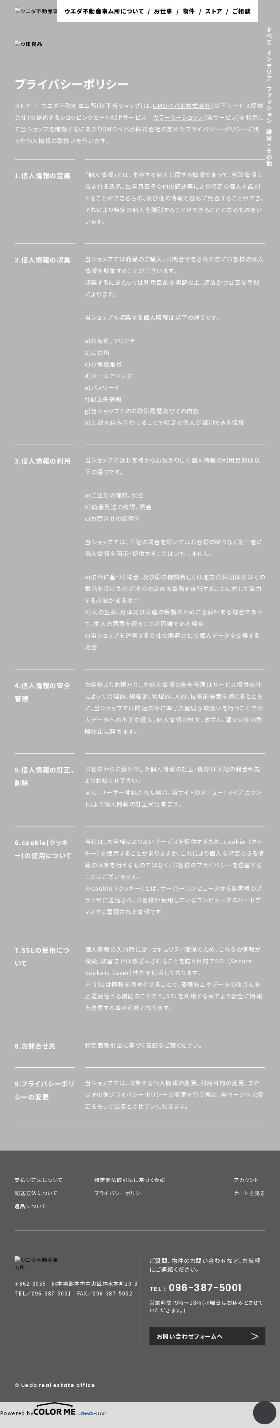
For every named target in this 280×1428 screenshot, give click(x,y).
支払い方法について (39, 1179)
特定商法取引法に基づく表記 (130, 1179)
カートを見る (249, 1193)
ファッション (269, 105)
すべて (269, 35)
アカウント (246, 1179)
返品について (31, 1206)
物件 (189, 11)
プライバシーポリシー (120, 1193)
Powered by (17, 1413)
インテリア (269, 65)
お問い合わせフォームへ (190, 1336)
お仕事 (163, 11)
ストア (213, 11)
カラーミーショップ (178, 117)
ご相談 (242, 11)
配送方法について (36, 1193)
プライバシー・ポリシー (217, 128)
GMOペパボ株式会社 (182, 105)
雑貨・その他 (269, 147)
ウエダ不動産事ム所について (104, 11)
